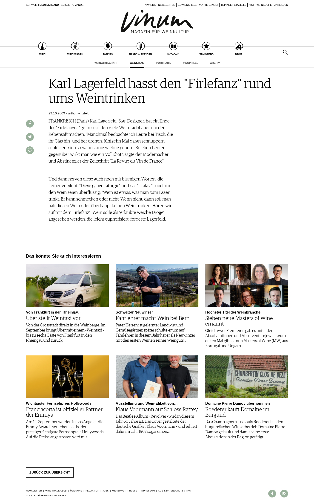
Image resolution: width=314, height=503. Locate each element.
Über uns (76, 490)
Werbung (118, 490)
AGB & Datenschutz (170, 490)
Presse (132, 490)
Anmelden (281, 4)
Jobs (106, 490)
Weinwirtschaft (106, 62)
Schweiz (31, 4)
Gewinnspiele (187, 4)
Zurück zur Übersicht (49, 472)
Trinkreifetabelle (233, 4)
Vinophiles (190, 62)
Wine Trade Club (56, 490)
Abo (251, 4)
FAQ (188, 490)
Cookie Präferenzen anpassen (46, 495)
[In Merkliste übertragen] (30, 150)
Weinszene (137, 62)
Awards (150, 4)
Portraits (163, 62)
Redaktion (92, 490)
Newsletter (166, 4)
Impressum (148, 490)
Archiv (215, 62)
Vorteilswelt (208, 4)
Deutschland (49, 4)
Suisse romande (72, 4)
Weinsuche (264, 4)
